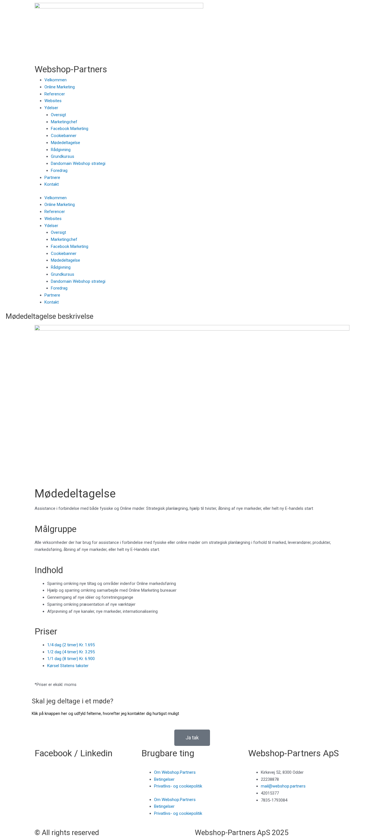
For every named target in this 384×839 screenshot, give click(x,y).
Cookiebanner (63, 135)
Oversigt (58, 114)
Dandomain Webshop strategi (78, 163)
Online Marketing (59, 86)
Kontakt (51, 184)
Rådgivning (61, 149)
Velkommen (55, 79)
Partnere (52, 177)
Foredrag (59, 170)
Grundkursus (62, 156)
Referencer (54, 94)
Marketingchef (64, 121)
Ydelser (51, 107)
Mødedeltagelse (65, 142)
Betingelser (164, 779)
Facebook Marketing (69, 128)
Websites (53, 100)
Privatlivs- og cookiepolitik (178, 786)
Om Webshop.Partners (175, 772)
